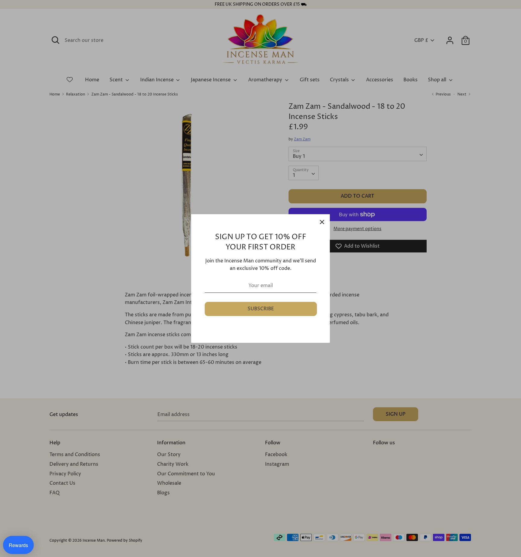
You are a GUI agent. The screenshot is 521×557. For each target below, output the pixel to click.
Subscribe (261, 308)
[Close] (322, 222)
